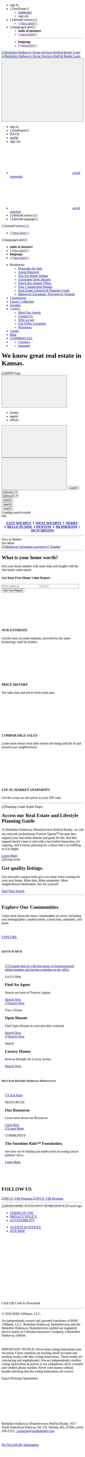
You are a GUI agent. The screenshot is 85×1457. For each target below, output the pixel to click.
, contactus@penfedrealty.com (34, 1427)
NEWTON (43, 523)
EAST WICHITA (18, 519)
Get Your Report (12, 586)
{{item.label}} (27, 23)
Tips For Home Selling (33, 272)
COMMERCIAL (21, 334)
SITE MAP (17, 1227)
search (7, 496)
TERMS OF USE (21, 1209)
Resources (25, 323)
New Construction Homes (35, 283)
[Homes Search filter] (34, 470)
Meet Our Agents (29, 309)
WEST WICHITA (48, 519)
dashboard (25, 12)
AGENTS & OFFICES (25, 1223)
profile (14, 134)
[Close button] (34, 387)
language (24, 342)
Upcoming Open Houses (34, 276)
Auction (15, 301)
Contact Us (25, 312)
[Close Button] (34, 437)
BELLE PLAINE (20, 523)
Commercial (18, 294)
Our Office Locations (32, 320)
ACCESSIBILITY (22, 1216)
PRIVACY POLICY (23, 1213)
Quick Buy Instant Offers (34, 279)
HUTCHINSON (42, 526)
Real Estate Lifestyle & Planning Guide (44, 287)
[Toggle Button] (42, 86)
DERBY (72, 519)
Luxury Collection (22, 298)
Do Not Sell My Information (20, 1441)
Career (14, 327)
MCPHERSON (66, 523)
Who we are (26, 316)
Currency (24, 338)
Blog (13, 331)
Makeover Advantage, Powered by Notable (46, 290)
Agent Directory (28, 268)
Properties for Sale (30, 264)
